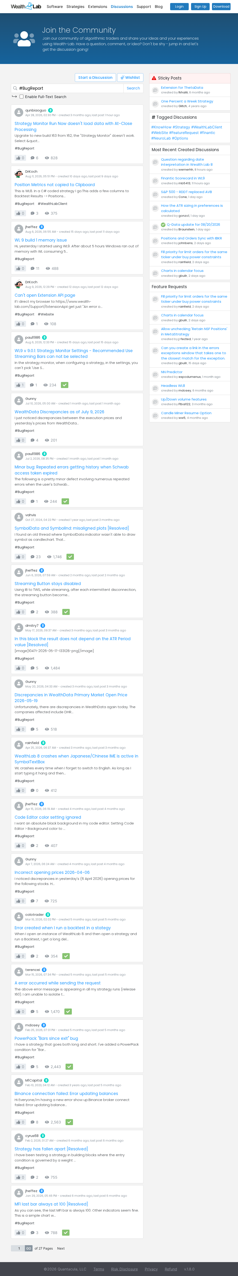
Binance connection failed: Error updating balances (66, 1093)
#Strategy (181, 127)
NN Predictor (171, 371)
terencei (32, 969)
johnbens (185, 243)
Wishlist (132, 77)
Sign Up (200, 6)
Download (221, 6)
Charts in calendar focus (182, 270)
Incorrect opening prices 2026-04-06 (52, 872)
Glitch (182, 106)
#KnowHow (161, 127)
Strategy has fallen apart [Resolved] (51, 1149)
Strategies (75, 6)
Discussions (122, 6)
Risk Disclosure (124, 1269)
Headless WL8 (173, 385)
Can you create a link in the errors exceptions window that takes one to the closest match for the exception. (193, 353)
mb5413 (184, 183)
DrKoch (31, 171)
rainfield (32, 742)
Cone (182, 197)
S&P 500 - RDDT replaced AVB (186, 191)
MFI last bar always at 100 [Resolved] (51, 1204)
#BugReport (24, 148)
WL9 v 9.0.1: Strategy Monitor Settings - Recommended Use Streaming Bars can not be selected (74, 354)
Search (133, 88)
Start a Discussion (95, 77)
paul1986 (32, 337)
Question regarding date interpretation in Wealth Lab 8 (187, 162)
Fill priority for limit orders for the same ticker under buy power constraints (194, 254)
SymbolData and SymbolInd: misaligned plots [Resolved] (72, 528)
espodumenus (189, 377)
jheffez (31, 226)
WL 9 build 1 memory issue (41, 240)
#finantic (207, 132)
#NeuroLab (161, 138)
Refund (171, 1269)
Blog (159, 6)
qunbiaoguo (35, 110)
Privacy (151, 1269)
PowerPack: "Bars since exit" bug (46, 1038)
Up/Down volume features (184, 399)
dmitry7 (32, 625)
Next (61, 1248)
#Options (180, 138)
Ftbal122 (184, 404)
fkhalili (183, 92)
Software (55, 6)
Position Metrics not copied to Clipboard (55, 185)
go (28, 1248)
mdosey (32, 1025)
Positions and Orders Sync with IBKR (191, 238)
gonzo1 (183, 215)
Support (144, 6)
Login (179, 6)
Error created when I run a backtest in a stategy (63, 928)
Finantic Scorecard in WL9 (183, 178)
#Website (46, 314)
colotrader (34, 914)
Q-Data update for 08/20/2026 (193, 224)
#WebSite (159, 132)
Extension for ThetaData (182, 87)
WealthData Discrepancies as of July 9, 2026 (59, 412)
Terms (98, 1269)
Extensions (97, 6)
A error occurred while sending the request (58, 983)
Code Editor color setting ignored (48, 817)
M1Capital (33, 1080)
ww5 (181, 418)
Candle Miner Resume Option (186, 412)
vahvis (30, 514)
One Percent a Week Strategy (187, 101)
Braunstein (186, 229)
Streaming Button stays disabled (48, 583)
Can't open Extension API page (45, 295)
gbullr (182, 276)
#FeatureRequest (184, 132)
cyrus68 (32, 1135)
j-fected (184, 339)
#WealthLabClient (52, 203)
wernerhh (185, 169)
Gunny (30, 398)
